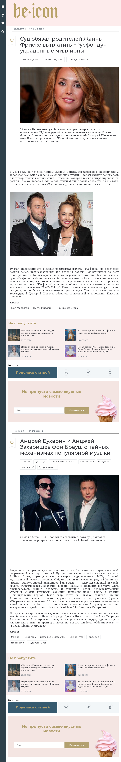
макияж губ (27, 467)
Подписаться (76, 410)
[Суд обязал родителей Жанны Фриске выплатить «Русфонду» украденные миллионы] (12, 41)
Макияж (25, 461)
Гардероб (103, 461)
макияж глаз (87, 461)
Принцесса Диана (78, 59)
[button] (3, 6)
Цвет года (40, 461)
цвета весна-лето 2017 (62, 461)
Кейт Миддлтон (30, 59)
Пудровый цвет (47, 467)
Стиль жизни (36, 29)
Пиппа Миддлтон (53, 59)
